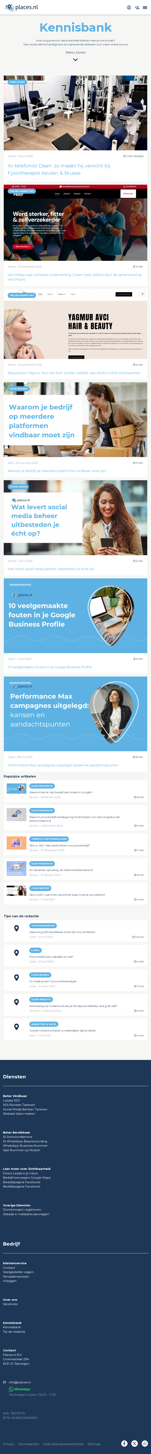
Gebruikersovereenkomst (63, 1444)
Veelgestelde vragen (18, 1272)
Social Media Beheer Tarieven (25, 1109)
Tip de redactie (14, 1332)
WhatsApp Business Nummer (25, 1145)
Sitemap (93, 1444)
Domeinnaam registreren (22, 1209)
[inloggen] (129, 7)
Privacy (8, 1444)
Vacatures (10, 1304)
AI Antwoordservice (17, 1137)
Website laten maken (19, 1113)
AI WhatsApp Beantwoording (25, 1141)
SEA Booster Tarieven (19, 1105)
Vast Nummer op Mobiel (21, 1150)
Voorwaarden (28, 1444)
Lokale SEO (11, 1100)
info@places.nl (20, 1382)
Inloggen (10, 1281)
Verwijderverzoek (16, 1276)
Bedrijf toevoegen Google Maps (27, 1177)
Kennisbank (12, 1327)
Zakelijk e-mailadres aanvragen (26, 1214)
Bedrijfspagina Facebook (21, 1182)
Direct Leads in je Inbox (20, 1173)
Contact (9, 1268)
